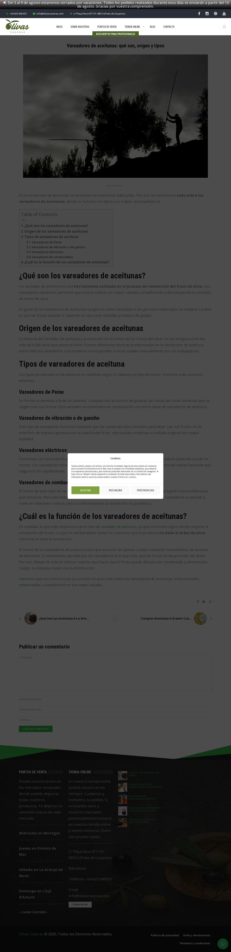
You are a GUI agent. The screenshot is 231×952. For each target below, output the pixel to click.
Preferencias (145, 490)
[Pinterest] (215, 13)
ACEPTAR (85, 490)
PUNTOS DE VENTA (107, 26)
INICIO (59, 26)
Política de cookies (127, 477)
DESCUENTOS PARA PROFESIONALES (115, 34)
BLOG (152, 26)
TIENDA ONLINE (132, 26)
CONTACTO (169, 26)
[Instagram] (207, 13)
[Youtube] (224, 13)
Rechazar (115, 490)
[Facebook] (199, 13)
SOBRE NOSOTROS (80, 26)
